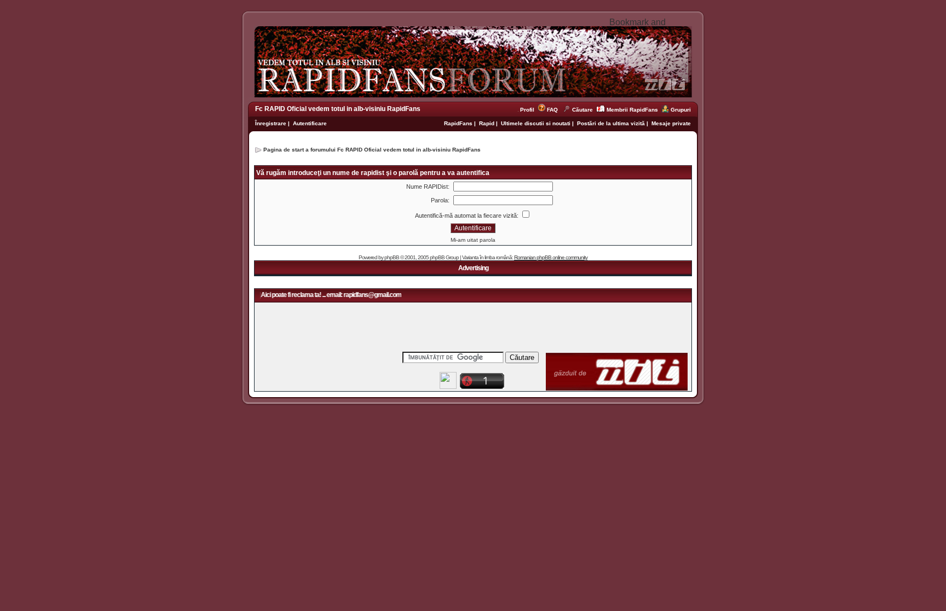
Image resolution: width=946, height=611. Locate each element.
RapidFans (459, 123)
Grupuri (681, 110)
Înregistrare (270, 123)
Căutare (582, 110)
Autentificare (310, 123)
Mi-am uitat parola (473, 240)
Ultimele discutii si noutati (535, 123)
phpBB (391, 257)
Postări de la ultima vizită (611, 123)
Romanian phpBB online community (550, 257)
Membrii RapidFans (632, 110)
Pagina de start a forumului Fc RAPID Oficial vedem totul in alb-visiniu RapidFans (372, 150)
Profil (529, 110)
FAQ (552, 110)
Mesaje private (671, 123)
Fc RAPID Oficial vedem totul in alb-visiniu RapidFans (337, 109)
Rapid (487, 123)
